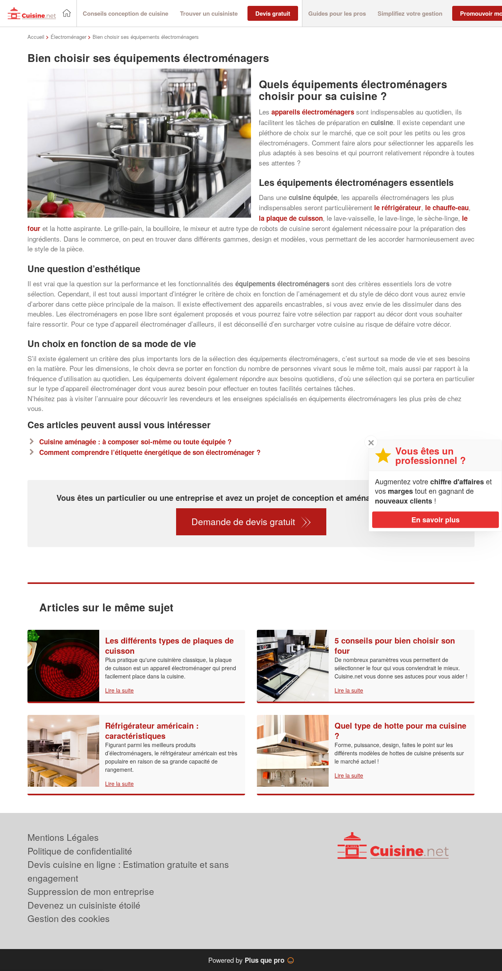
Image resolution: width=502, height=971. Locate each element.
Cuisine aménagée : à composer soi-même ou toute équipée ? (135, 441)
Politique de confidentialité (79, 850)
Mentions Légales (63, 837)
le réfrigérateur (397, 207)
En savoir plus (435, 520)
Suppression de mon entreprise (90, 891)
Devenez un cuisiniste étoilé (83, 904)
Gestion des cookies (68, 918)
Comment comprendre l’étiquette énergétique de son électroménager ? (149, 452)
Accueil (35, 36)
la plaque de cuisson (291, 218)
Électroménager (68, 36)
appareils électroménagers (312, 111)
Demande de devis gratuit (243, 521)
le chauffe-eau (447, 207)
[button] (125, 13)
